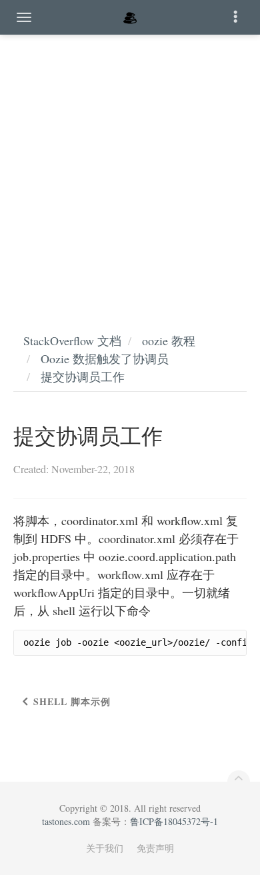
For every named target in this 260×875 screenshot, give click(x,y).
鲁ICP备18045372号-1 (174, 821)
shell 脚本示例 (72, 701)
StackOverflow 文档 (72, 341)
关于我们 (104, 848)
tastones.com (66, 821)
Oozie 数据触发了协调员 (105, 359)
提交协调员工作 (83, 377)
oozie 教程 (168, 341)
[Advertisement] (130, 170)
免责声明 (155, 848)
